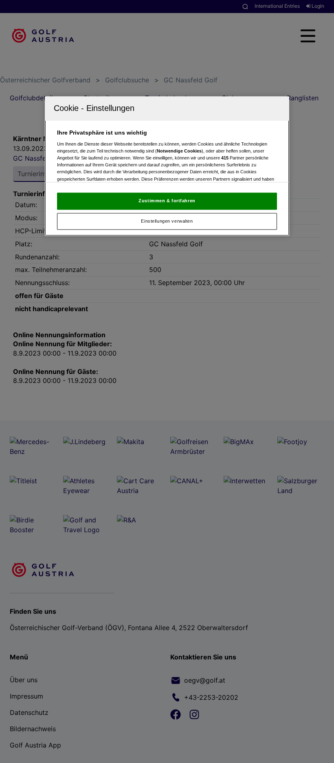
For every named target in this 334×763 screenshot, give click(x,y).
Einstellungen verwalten (167, 221)
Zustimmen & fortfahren (167, 200)
